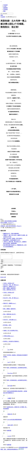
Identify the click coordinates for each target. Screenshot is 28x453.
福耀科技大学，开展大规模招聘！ (11, 233)
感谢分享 (10, 414)
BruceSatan (10, 373)
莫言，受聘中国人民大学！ (9, 289)
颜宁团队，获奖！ (7, 325)
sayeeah (9, 436)
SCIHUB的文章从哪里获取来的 (14, 419)
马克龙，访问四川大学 (8, 283)
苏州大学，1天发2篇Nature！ (10, 319)
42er (9, 349)
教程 (4, 11)
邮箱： (2, 261)
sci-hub (4, 6)
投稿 (2, 15)
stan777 (9, 362)
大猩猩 (9, 398)
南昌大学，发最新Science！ (9, 286)
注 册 (4, 277)
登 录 (2, 277)
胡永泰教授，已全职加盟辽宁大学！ (12, 240)
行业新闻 (3, 16)
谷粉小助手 (10, 425)
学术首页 (5, 5)
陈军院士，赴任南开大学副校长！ (11, 341)
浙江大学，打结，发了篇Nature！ (11, 284)
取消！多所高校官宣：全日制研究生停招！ (17, 367)
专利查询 (5, 9)
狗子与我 (10, 385)
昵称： (2, 260)
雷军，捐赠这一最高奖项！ (9, 288)
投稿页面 (9, 430)
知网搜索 (5, 7)
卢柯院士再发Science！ (8, 336)
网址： (2, 263)
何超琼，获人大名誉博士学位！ (10, 330)
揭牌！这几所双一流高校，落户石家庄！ (13, 238)
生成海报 (14, 221)
